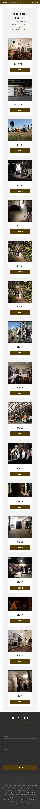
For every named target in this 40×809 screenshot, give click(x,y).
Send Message (20, 767)
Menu (34, 2)
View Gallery (20, 70)
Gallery (11, 2)
